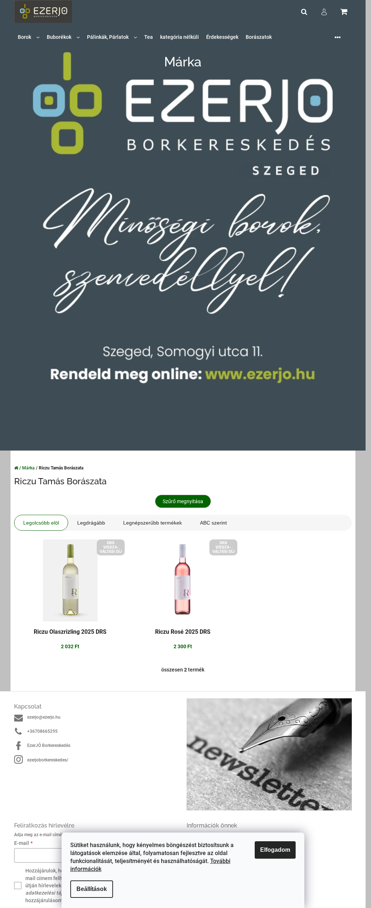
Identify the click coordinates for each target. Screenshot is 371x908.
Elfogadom (275, 850)
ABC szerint (213, 523)
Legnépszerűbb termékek (152, 523)
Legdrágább (91, 523)
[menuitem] (28, 37)
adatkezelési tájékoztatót (54, 893)
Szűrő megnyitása (183, 501)
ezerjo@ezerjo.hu (44, 717)
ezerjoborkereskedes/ (47, 760)
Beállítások (91, 889)
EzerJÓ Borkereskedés (48, 745)
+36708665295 (42, 731)
